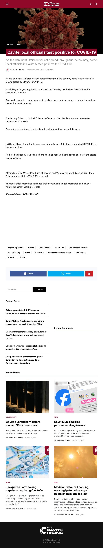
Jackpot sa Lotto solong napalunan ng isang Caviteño (24, 488)
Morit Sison (81, 252)
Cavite (31, 247)
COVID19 (10, 44)
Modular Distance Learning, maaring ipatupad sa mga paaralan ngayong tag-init (71, 490)
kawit (27, 252)
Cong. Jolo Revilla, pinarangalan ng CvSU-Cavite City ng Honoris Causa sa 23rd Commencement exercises (25, 360)
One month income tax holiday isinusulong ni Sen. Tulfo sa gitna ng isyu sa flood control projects (26, 335)
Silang (22, 257)
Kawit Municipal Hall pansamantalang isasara (70, 423)
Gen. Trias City (14, 252)
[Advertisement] (51, 221)
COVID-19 (59, 247)
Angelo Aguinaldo (15, 247)
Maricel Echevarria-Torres (59, 252)
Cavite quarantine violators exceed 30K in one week (23, 423)
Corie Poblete (44, 247)
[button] (7, 4)
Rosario (11, 257)
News (19, 44)
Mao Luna (39, 252)
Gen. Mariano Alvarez (78, 247)
